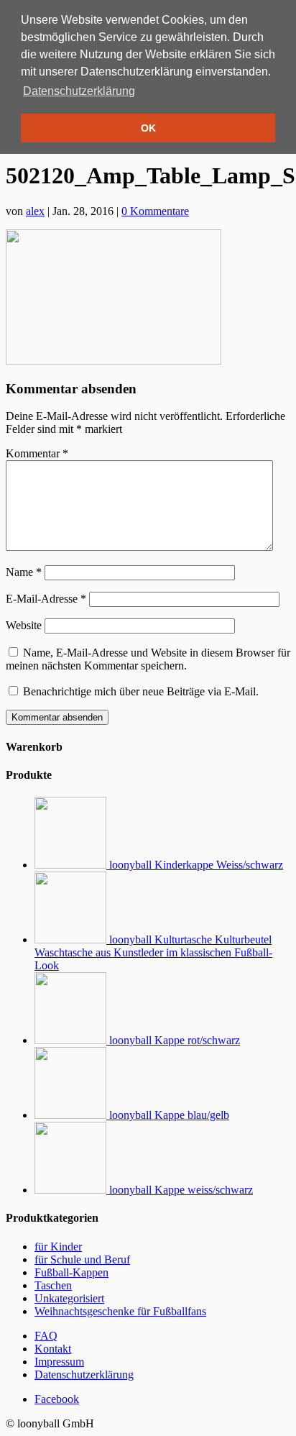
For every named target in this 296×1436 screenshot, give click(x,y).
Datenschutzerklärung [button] (79, 91)
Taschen (53, 1285)
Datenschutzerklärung (84, 1374)
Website (24, 625)
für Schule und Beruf (82, 1259)
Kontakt (52, 1349)
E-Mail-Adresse (46, 599)
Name (24, 572)
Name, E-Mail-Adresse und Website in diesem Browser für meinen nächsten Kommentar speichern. (148, 659)
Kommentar (37, 453)
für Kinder (58, 1246)
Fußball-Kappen (71, 1272)
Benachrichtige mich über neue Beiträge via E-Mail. (141, 691)
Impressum (59, 1361)
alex (35, 211)
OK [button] (148, 128)
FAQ (45, 1336)
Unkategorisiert (69, 1298)
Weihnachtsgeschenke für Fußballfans (120, 1311)
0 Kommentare (155, 211)
